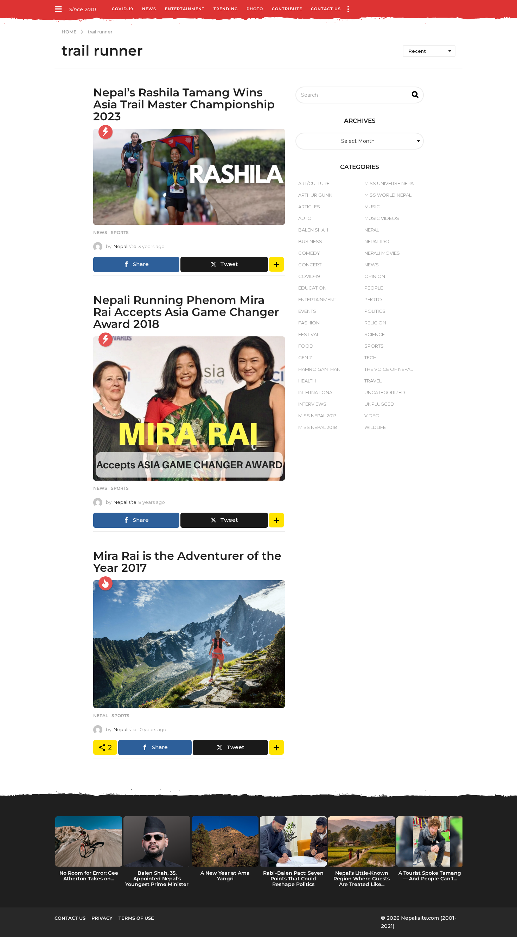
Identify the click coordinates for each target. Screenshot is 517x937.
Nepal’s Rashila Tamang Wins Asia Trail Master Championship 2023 (184, 104)
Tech (370, 357)
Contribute (287, 8)
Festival (308, 334)
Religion (375, 322)
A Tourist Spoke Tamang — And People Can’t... (429, 876)
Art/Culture (314, 183)
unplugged (379, 404)
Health (307, 381)
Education (312, 288)
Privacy (102, 918)
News (149, 8)
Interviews (312, 404)
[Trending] (105, 132)
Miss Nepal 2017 (317, 415)
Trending (225, 8)
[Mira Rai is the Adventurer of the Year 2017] (189, 644)
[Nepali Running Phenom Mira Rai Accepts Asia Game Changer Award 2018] (189, 408)
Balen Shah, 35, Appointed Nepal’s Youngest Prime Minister (157, 878)
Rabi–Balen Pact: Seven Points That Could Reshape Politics (293, 878)
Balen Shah (313, 230)
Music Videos (381, 218)
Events (307, 311)
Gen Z (305, 357)
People (373, 288)
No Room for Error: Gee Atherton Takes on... (88, 876)
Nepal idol (378, 241)
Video (371, 415)
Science (374, 334)
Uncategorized (384, 392)
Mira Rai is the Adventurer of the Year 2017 (187, 562)
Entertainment (185, 8)
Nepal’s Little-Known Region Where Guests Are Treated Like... (361, 878)
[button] (58, 9)
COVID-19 (122, 8)
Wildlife (375, 427)
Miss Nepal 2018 (317, 427)
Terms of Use (136, 918)
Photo (255, 8)
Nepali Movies (382, 253)
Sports (120, 232)
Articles (309, 206)
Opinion (374, 276)
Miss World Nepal (387, 195)
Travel (373, 381)
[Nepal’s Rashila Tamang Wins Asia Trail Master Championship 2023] (189, 177)
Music (372, 206)
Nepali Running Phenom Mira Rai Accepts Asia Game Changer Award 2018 (186, 312)
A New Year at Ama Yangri (225, 876)
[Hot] (105, 583)
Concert (309, 264)
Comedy (309, 253)
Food (305, 346)
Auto (305, 218)
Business (310, 241)
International (316, 392)
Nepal (100, 716)
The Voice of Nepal (388, 369)
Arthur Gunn (315, 195)
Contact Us (326, 8)
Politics (374, 311)
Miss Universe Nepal (390, 183)
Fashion (309, 322)
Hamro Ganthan (319, 369)
